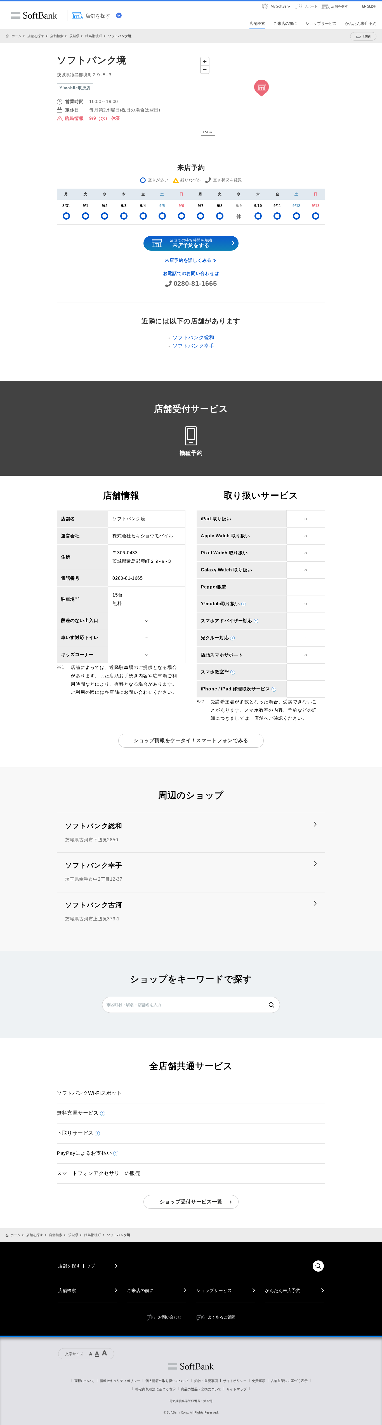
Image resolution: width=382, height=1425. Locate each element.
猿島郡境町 (93, 36)
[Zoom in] (205, 61)
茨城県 (74, 36)
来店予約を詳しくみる (188, 260)
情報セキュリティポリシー (120, 1380)
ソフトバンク (191, 1366)
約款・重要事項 (206, 1380)
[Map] (261, 96)
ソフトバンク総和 (193, 337)
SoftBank (34, 15)
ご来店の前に (140, 1290)
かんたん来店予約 (283, 1290)
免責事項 (258, 1380)
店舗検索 (56, 36)
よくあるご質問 (221, 1317)
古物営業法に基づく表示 (289, 1380)
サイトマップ (237, 1389)
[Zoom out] (205, 69)
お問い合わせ (169, 1317)
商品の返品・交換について (201, 1389)
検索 (271, 1005)
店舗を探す (35, 36)
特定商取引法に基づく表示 (155, 1389)
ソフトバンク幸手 (193, 346)
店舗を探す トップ (76, 1266)
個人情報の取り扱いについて (167, 1380)
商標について (84, 1380)
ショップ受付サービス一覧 (191, 1202)
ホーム (16, 36)
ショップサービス (214, 1290)
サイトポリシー (235, 1380)
